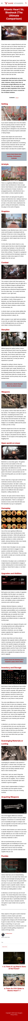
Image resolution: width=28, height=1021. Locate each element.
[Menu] (2, 3)
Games (2, 937)
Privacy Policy (14, 1014)
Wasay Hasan (9, 933)
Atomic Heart (7, 937)
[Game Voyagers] (14, 3)
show (17, 97)
